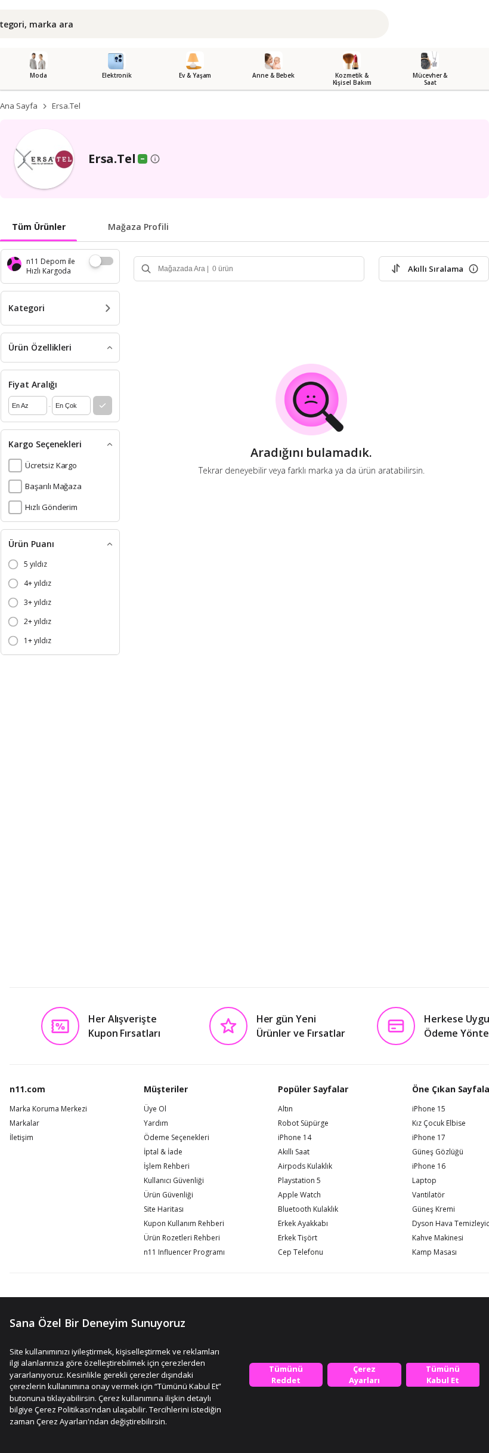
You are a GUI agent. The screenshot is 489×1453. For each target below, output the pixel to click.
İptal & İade (163, 1152)
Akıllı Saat (294, 1152)
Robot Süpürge (303, 1123)
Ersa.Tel (66, 105)
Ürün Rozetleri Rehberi (182, 1238)
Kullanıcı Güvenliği (174, 1180)
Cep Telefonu (300, 1252)
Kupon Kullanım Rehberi (184, 1223)
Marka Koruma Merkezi (48, 1109)
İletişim (21, 1137)
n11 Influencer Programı (184, 1252)
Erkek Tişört (297, 1238)
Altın (285, 1109)
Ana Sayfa (19, 105)
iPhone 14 (294, 1137)
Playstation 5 (299, 1180)
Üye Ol (155, 1109)
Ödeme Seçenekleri (176, 1137)
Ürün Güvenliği (168, 1195)
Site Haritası (164, 1209)
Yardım (156, 1123)
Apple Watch (299, 1195)
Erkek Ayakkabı (303, 1223)
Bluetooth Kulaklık (308, 1209)
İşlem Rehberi (167, 1166)
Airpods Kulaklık (305, 1166)
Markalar (24, 1123)
